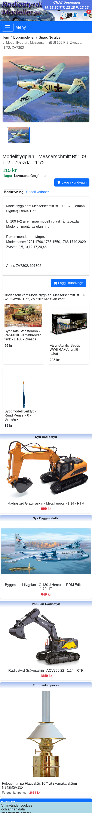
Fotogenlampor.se (46, 685)
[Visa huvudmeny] (8, 27)
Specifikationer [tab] (37, 192)
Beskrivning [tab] (14, 192)
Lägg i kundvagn (74, 182)
